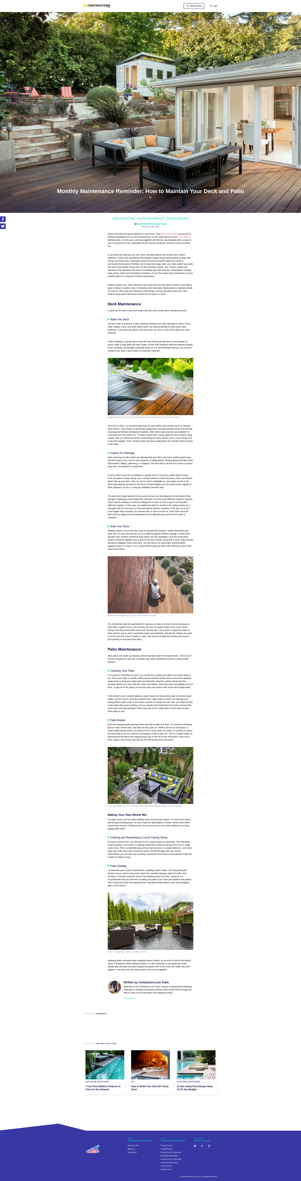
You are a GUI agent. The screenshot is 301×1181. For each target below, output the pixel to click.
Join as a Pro (133, 1146)
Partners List (166, 1169)
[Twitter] (195, 1146)
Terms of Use (166, 1166)
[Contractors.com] (96, 7)
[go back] (5, 20)
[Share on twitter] (3, 226)
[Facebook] (202, 1146)
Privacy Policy (166, 1146)
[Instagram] (209, 1146)
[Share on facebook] (3, 219)
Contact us (132, 1152)
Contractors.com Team (152, 224)
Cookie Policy (166, 1149)
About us (131, 1149)
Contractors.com (192, 1176)
